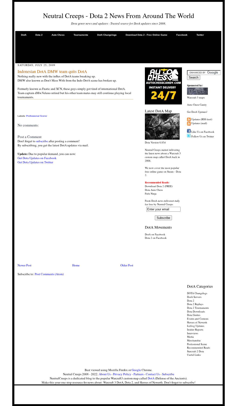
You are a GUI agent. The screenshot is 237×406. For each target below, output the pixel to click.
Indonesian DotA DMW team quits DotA (52, 71)
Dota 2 (39, 35)
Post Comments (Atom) (49, 274)
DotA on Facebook (155, 234)
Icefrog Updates (195, 325)
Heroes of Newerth (197, 322)
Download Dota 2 (154, 186)
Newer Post (24, 265)
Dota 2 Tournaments (198, 307)
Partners (138, 374)
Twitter (200, 35)
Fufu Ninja (150, 193)
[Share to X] (18, 111)
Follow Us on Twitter (202, 136)
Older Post (126, 265)
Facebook (181, 35)
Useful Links (194, 354)
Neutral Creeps (165, 204)
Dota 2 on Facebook (156, 237)
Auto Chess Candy (197, 104)
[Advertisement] (118, 49)
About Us (105, 374)
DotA (23, 35)
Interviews (192, 333)
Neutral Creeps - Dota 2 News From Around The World (118, 15)
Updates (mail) (199, 123)
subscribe (42, 141)
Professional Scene (36, 116)
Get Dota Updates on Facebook (37, 158)
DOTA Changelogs (197, 293)
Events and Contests (197, 318)
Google (136, 370)
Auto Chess (58, 35)
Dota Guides (193, 315)
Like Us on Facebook (202, 131)
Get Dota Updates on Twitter (35, 162)
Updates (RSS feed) (201, 119)
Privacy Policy (122, 374)
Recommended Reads (198, 347)
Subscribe (168, 374)
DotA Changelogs (107, 35)
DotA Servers (194, 297)
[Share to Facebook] (18, 105)
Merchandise (194, 340)
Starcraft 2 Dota (195, 351)
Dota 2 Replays (195, 304)
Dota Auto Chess (154, 190)
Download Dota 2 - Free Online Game (146, 35)
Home (76, 265)
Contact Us (153, 374)
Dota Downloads (196, 311)
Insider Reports (195, 329)
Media (190, 336)
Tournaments (81, 35)
